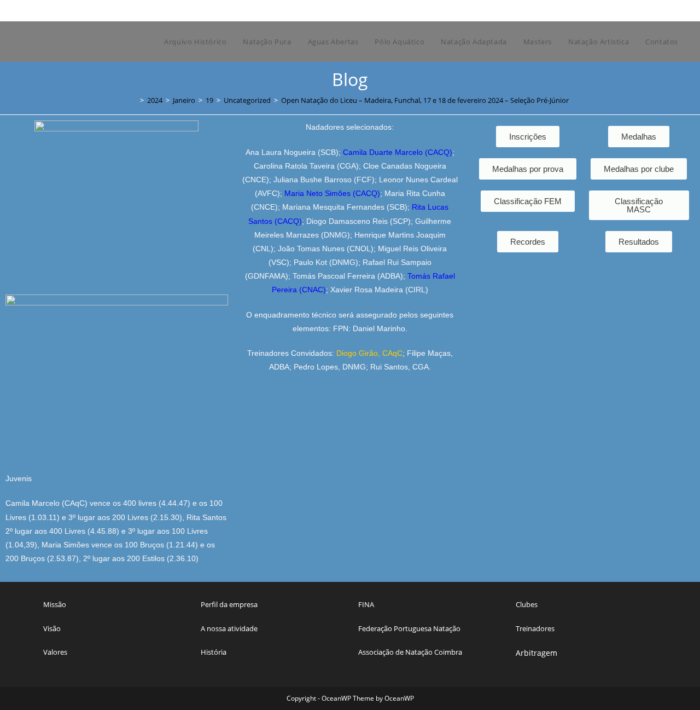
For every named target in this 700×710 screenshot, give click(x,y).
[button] (638, 241)
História (213, 652)
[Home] (134, 100)
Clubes (527, 604)
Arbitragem (536, 653)
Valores (55, 652)
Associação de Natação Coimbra (410, 652)
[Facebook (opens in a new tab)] (624, 10)
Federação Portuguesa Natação (409, 628)
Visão (52, 628)
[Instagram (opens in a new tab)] (637, 10)
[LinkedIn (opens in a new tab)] (649, 10)
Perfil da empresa (229, 604)
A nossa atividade (229, 628)
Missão (54, 604)
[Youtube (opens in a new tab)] (660, 10)
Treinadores (535, 628)
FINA (366, 604)
